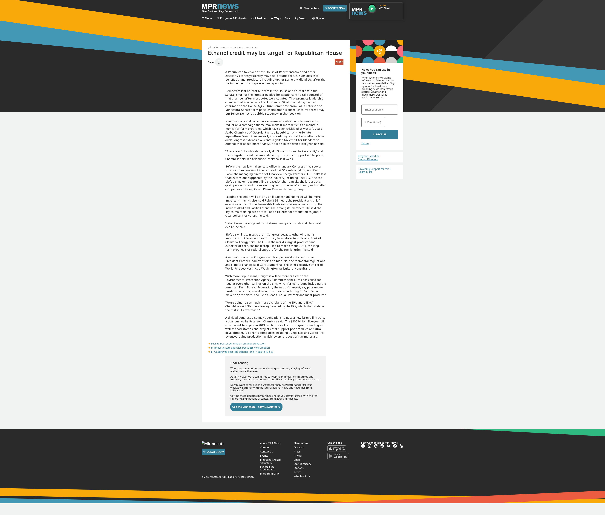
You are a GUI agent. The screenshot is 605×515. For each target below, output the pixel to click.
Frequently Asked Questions (270, 461)
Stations (299, 468)
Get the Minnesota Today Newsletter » (256, 407)
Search (303, 18)
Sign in (320, 18)
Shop (297, 459)
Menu (208, 18)
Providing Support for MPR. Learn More (375, 170)
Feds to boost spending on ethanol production (238, 343)
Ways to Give (282, 18)
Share (339, 62)
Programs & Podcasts (233, 18)
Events (264, 455)
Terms (365, 143)
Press (297, 451)
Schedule (260, 18)
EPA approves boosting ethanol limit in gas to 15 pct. (242, 351)
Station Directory (368, 159)
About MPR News (270, 443)
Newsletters (301, 443)
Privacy (298, 455)
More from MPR (269, 473)
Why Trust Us (302, 476)
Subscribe (379, 134)
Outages (299, 447)
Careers (264, 447)
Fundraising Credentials (267, 468)
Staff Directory (302, 464)
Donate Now (335, 8)
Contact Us (266, 451)
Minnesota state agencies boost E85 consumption (240, 347)
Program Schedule (369, 156)
